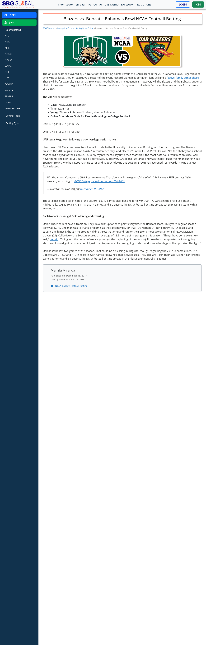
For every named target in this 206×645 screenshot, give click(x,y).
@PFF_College (82, 181)
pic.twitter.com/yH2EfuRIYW (108, 181)
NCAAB (8, 59)
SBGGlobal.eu (49, 28)
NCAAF (8, 53)
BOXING (9, 84)
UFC (7, 78)
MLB (7, 47)
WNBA (8, 66)
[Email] (52, 286)
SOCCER (9, 90)
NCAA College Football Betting (71, 285)
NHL (7, 72)
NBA (7, 41)
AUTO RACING (12, 108)
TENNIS (9, 96)
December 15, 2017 (91, 189)
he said (54, 239)
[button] (183, 4)
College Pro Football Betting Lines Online (75, 28)
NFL (7, 35)
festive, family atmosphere (183, 77)
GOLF (7, 102)
